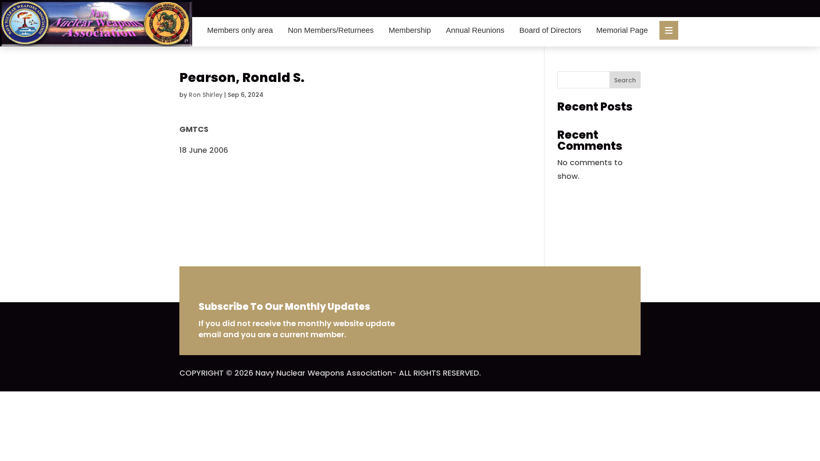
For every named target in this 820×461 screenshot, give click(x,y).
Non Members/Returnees (331, 30)
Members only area (240, 30)
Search (625, 80)
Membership (410, 30)
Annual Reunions (475, 30)
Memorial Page (622, 30)
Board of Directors (550, 30)
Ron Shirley (206, 94)
